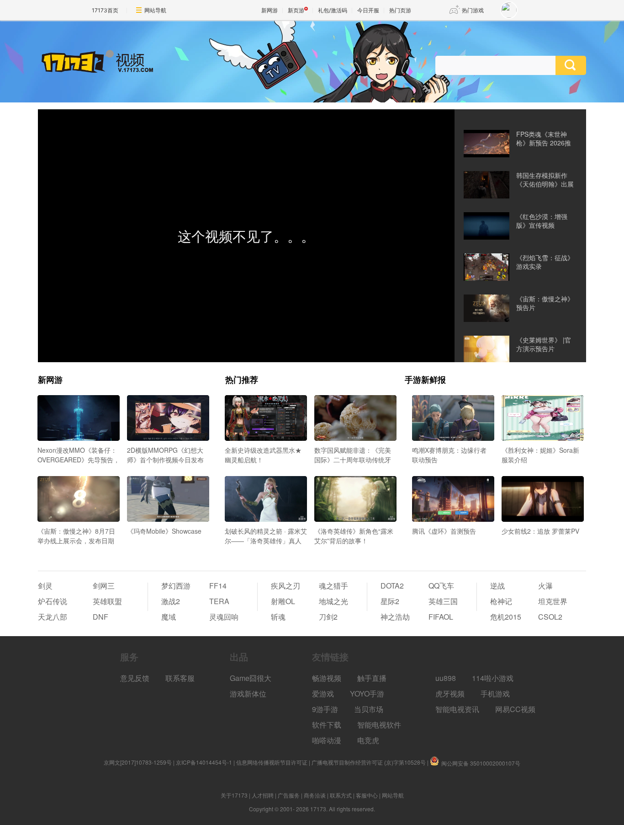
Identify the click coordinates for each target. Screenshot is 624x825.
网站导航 (155, 10)
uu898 (445, 678)
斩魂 (278, 616)
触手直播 (371, 678)
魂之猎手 (333, 585)
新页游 (296, 10)
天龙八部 (52, 616)
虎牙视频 (450, 693)
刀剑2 (328, 616)
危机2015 (505, 616)
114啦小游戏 (492, 678)
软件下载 (326, 724)
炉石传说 (52, 601)
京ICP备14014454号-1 (204, 762)
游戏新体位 (248, 693)
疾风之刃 (285, 585)
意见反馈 (134, 678)
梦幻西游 (175, 585)
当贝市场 (368, 709)
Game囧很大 (250, 678)
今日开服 (368, 10)
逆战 (497, 585)
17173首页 (105, 10)
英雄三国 (443, 601)
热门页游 (400, 10)
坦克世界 (552, 601)
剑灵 (45, 585)
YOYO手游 (367, 693)
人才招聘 (263, 795)
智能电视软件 (379, 724)
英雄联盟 (107, 601)
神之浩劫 (395, 616)
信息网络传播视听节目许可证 (271, 762)
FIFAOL (440, 616)
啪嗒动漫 (326, 740)
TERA (219, 601)
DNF (100, 616)
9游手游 (325, 709)
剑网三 (104, 585)
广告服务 (289, 795)
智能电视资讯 (457, 709)
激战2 (170, 601)
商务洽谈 (315, 795)
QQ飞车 (441, 585)
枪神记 (501, 601)
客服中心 (367, 795)
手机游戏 (495, 693)
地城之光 (333, 601)
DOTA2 (392, 585)
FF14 (218, 585)
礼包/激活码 (332, 10)
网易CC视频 (515, 709)
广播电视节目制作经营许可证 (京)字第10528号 (369, 762)
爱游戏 (323, 693)
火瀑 (545, 585)
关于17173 (234, 795)
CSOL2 (550, 616)
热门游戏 (473, 10)
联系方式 (341, 795)
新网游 (269, 10)
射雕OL (283, 601)
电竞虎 (368, 740)
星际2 (390, 601)
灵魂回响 (223, 616)
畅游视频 (326, 678)
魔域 (168, 616)
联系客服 (180, 678)
